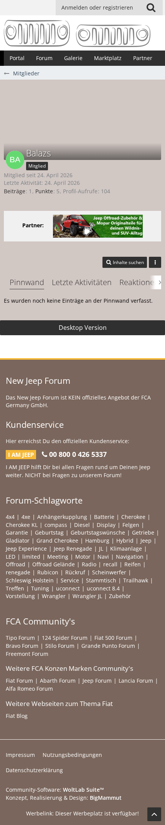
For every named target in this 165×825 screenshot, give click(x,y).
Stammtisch (101, 580)
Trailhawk (135, 580)
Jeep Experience (26, 548)
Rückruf (75, 572)
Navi (103, 556)
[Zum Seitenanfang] (154, 814)
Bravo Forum (22, 645)
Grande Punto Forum (108, 645)
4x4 (10, 516)
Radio (89, 564)
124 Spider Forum (64, 637)
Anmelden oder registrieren (97, 7)
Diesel (82, 524)
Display (106, 524)
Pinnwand (27, 282)
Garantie (17, 532)
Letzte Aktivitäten (82, 282)
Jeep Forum (97, 680)
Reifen (132, 564)
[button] (151, 7)
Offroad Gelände (53, 564)
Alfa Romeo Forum (29, 688)
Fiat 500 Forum (113, 637)
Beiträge (14, 191)
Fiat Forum (19, 680)
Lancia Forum (136, 680)
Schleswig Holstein (30, 580)
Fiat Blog (17, 715)
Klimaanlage (126, 548)
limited (31, 556)
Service (70, 580)
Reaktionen (139, 282)
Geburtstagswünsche (98, 532)
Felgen (130, 524)
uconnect (68, 588)
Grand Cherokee (57, 540)
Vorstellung (20, 596)
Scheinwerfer (109, 572)
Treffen (15, 588)
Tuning (40, 588)
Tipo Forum (20, 637)
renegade (18, 572)
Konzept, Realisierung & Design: (64, 797)
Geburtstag (49, 532)
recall (110, 564)
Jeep (146, 540)
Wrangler (54, 596)
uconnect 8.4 (103, 588)
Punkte (44, 191)
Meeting (57, 556)
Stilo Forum (59, 645)
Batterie (104, 516)
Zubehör (120, 596)
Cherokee (133, 516)
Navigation (130, 556)
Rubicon (47, 572)
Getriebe (143, 532)
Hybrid (125, 540)
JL (101, 548)
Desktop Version (83, 327)
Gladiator (18, 540)
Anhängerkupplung (62, 516)
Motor (83, 556)
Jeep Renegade (73, 548)
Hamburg (97, 540)
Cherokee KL (22, 524)
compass (56, 524)
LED (10, 556)
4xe (25, 516)
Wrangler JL (87, 596)
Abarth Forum (58, 680)
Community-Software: (55, 789)
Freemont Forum (27, 653)
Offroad (15, 564)
